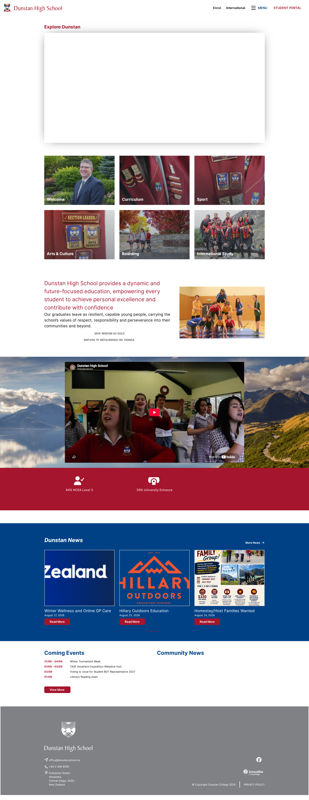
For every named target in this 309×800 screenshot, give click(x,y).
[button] (258, 8)
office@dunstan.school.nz (64, 764)
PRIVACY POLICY (254, 789)
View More (57, 694)
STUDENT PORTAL (287, 8)
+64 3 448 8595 (59, 771)
